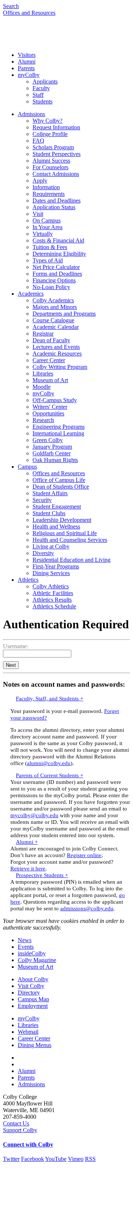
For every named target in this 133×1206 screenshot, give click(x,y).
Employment (33, 1006)
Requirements (49, 194)
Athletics (28, 580)
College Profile (50, 134)
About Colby (33, 979)
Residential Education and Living (71, 560)
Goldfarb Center (52, 453)
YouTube (55, 1159)
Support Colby (20, 1130)
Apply (40, 180)
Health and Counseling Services (70, 540)
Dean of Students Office (61, 486)
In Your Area (47, 227)
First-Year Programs (56, 566)
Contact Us (16, 1123)
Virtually (43, 234)
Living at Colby (51, 546)
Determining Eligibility (59, 254)
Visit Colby (31, 986)
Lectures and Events (56, 347)
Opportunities (48, 413)
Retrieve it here (27, 868)
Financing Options (54, 280)
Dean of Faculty (51, 340)
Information (46, 187)
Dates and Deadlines (57, 200)
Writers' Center (50, 407)
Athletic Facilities (53, 593)
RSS (90, 1159)
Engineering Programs (59, 427)
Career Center (49, 360)
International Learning (58, 433)
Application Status (54, 207)
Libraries (43, 373)
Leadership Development (62, 520)
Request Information (56, 127)
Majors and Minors (55, 307)
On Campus (47, 220)
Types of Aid (48, 260)
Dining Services (51, 573)
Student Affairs (50, 493)
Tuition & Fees (50, 247)
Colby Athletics (51, 586)
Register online (84, 855)
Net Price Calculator (56, 267)
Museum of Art (50, 380)
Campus (27, 466)
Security (42, 500)
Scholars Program (53, 147)
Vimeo (75, 1159)
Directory (29, 992)
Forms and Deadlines (57, 274)
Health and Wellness (56, 526)
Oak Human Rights (55, 460)
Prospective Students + (42, 875)
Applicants (45, 81)
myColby (29, 75)
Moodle (42, 387)
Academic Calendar (56, 327)
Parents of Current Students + (49, 775)
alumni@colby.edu (49, 763)
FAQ (38, 140)
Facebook (32, 1159)
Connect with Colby (28, 1144)
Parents (26, 68)
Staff (38, 95)
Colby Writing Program (60, 367)
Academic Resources (57, 353)
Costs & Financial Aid (58, 240)
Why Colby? (47, 121)
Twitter (11, 1159)
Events (26, 947)
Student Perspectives (57, 154)
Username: (15, 646)
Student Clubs (49, 513)
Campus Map (33, 999)
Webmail (28, 1032)
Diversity (43, 553)
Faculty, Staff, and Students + (49, 698)
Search (11, 6)
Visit (38, 214)
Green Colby (48, 440)
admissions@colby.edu (86, 908)
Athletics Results (52, 600)
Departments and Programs (64, 313)
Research (43, 420)
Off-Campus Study (55, 400)
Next (11, 665)
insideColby (32, 953)
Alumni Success (51, 160)
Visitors (26, 55)
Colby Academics (53, 300)
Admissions (31, 114)
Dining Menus (34, 1045)
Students (42, 101)
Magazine (37, 960)
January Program (52, 447)
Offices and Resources (29, 13)
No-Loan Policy (51, 287)
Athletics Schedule (54, 606)
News (24, 940)
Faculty (41, 88)
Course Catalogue (53, 320)
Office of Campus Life (59, 480)
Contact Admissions (56, 174)
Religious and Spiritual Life (65, 533)
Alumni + (27, 842)
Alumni (26, 61)
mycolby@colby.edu (34, 815)
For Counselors (50, 167)
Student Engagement (57, 506)
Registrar (43, 333)
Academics (31, 294)
